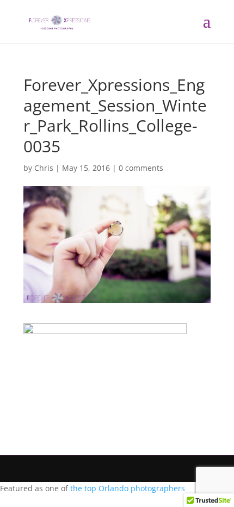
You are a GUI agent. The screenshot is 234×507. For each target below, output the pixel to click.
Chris (43, 168)
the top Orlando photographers (127, 488)
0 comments (141, 168)
